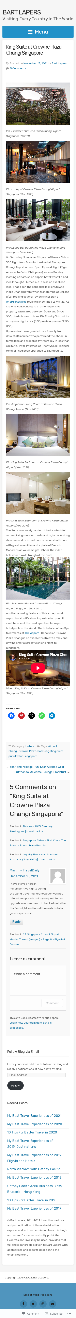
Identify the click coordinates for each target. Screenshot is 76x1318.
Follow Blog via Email (23, 1052)
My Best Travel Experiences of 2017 (34, 1208)
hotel (40, 751)
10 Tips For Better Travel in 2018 (31, 1200)
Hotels (30, 746)
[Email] (52, 1304)
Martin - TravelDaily (25, 870)
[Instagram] (43, 1304)
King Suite (56, 751)
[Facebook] (23, 1304)
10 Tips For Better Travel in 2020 (32, 1132)
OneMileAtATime (16, 301)
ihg (47, 751)
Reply (16, 921)
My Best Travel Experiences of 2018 (34, 1177)
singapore (31, 756)
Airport (52, 746)
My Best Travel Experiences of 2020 (34, 1124)
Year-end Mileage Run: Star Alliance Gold (37, 767)
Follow (15, 1085)
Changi (13, 751)
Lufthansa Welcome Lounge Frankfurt (40, 772)
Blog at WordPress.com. (38, 1294)
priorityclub (16, 756)
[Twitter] (33, 1304)
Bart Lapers (21, 12)
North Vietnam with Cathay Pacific (33, 1169)
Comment (52, 1003)
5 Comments (18, 68)
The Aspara (32, 633)
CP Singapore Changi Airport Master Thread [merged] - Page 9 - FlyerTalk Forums (38, 939)
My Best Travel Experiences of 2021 (34, 1116)
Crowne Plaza (27, 751)
